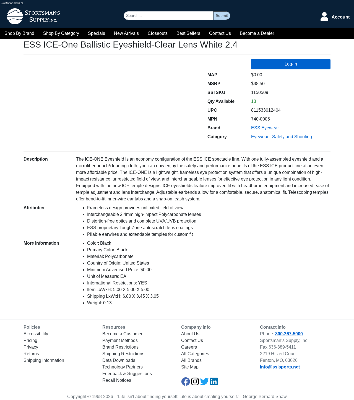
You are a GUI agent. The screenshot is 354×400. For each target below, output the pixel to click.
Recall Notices (116, 380)
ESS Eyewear (265, 128)
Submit (222, 15)
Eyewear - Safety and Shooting (281, 136)
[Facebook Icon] (185, 383)
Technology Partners (122, 367)
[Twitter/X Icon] (204, 383)
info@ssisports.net (280, 367)
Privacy (31, 347)
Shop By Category (61, 33)
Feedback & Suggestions (127, 373)
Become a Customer (122, 333)
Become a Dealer (257, 33)
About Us (190, 333)
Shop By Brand (19, 33)
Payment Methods (120, 340)
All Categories (195, 353)
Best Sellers (188, 33)
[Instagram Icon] (195, 383)
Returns (31, 353)
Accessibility (36, 333)
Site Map (190, 367)
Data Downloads (118, 360)
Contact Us (220, 33)
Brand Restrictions (120, 347)
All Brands (191, 360)
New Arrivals (126, 33)
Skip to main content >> (12, 3)
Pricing (30, 340)
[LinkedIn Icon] (214, 383)
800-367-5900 (289, 333)
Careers (189, 347)
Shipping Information (44, 360)
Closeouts (158, 33)
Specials (96, 33)
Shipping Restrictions (123, 353)
